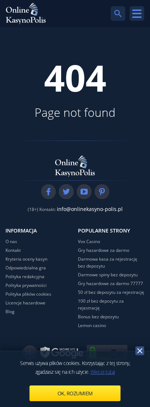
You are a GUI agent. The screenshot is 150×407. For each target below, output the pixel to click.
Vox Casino (89, 241)
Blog (10, 311)
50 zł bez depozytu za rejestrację (111, 292)
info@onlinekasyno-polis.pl (90, 209)
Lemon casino (92, 325)
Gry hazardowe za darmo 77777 (110, 283)
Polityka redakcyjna (24, 276)
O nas (11, 241)
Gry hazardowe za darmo (103, 250)
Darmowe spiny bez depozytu (108, 275)
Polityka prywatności (26, 285)
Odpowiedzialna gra (25, 268)
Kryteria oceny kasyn (26, 259)
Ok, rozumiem (75, 393)
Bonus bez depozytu (98, 317)
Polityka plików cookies (28, 294)
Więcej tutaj (103, 371)
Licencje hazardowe (25, 303)
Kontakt (13, 250)
